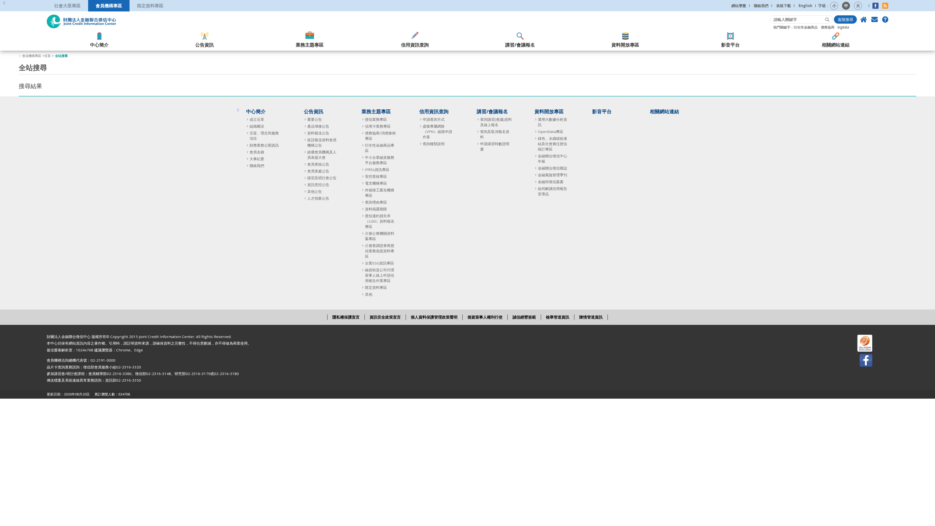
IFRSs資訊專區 (377, 169)
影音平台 (730, 44)
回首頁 (864, 19)
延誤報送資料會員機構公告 (322, 142)
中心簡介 (99, 44)
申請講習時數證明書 (494, 146)
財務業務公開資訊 (264, 145)
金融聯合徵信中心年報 (552, 158)
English (805, 5)
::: (4, 2)
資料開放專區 (625, 44)
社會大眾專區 (67, 5)
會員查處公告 (318, 171)
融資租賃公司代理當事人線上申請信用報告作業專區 (379, 275)
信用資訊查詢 (415, 44)
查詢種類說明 (434, 143)
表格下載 (783, 5)
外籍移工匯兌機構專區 (379, 193)
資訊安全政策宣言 (385, 317)
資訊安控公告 (318, 184)
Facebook (875, 6)
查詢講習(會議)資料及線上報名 (496, 122)
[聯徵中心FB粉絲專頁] (861, 361)
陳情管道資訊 (591, 317)
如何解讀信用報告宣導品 (552, 191)
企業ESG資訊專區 (379, 263)
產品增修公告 (318, 126)
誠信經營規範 (524, 317)
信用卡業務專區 (378, 126)
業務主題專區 (310, 44)
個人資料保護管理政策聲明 (434, 317)
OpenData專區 (550, 131)
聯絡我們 (761, 5)
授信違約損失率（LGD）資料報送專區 (379, 221)
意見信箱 (874, 19)
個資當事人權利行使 (485, 317)
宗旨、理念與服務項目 (264, 136)
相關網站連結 (836, 44)
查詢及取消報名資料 (494, 134)
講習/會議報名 (520, 44)
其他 (368, 294)
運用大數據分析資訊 (552, 122)
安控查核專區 (376, 176)
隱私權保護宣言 (346, 317)
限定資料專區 (150, 5)
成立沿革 (257, 119)
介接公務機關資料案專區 (379, 236)
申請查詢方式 (434, 119)
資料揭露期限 (376, 209)
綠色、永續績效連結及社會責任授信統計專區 (552, 143)
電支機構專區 (376, 183)
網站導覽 (738, 5)
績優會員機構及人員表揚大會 (322, 155)
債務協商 (827, 27)
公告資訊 (204, 44)
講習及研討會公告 (322, 177)
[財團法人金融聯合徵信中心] (81, 21)
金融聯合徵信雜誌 (552, 168)
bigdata (843, 27)
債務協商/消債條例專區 (380, 136)
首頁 (47, 56)
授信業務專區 (376, 119)
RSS (885, 6)
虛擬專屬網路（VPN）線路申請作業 (437, 131)
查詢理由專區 (376, 202)
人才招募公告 (318, 198)
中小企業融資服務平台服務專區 (379, 160)
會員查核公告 (318, 164)
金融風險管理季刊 (552, 174)
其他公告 (314, 191)
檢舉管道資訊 (557, 317)
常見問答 (885, 19)
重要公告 (314, 119)
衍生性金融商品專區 (379, 148)
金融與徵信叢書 (550, 181)
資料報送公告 (318, 133)
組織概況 (257, 126)
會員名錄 (257, 152)
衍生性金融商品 (806, 27)
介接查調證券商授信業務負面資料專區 (379, 251)
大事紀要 (257, 158)
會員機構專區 (109, 5)
